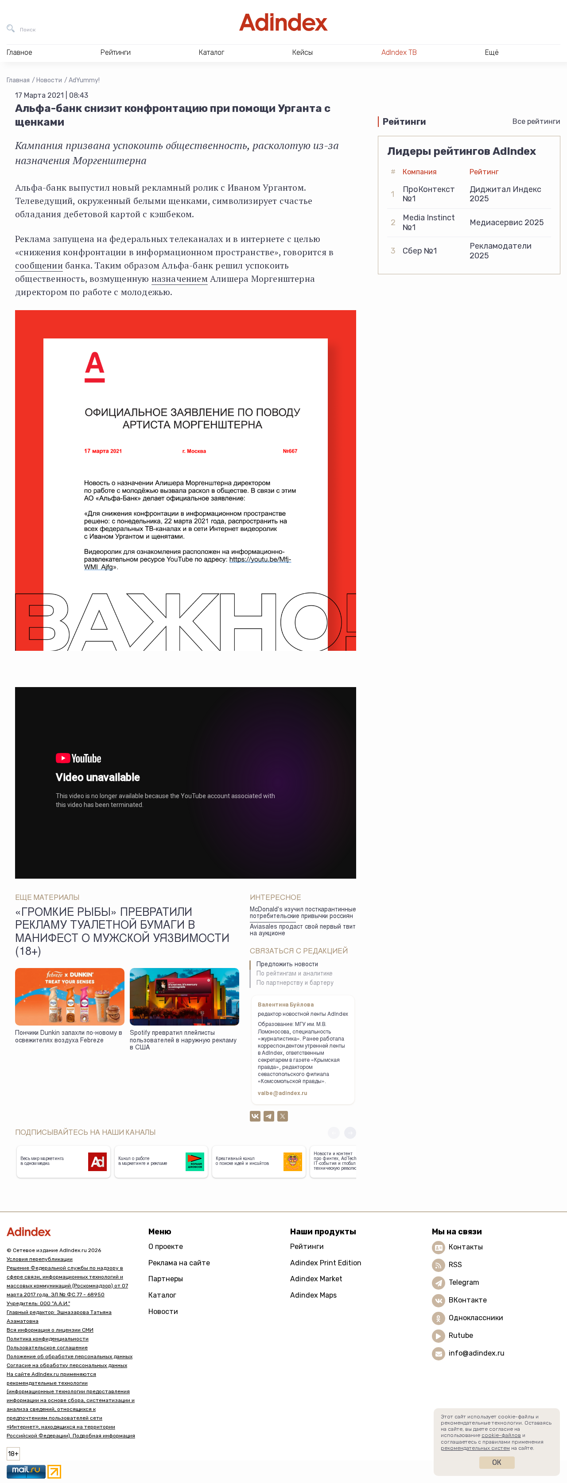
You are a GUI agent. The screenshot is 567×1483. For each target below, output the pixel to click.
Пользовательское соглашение (47, 1348)
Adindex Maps (313, 1295)
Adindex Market (316, 1279)
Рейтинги (307, 1246)
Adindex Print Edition (325, 1263)
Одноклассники (476, 1318)
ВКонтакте (468, 1300)
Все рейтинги (536, 121)
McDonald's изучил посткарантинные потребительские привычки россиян (303, 913)
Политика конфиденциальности (48, 1339)
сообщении (39, 265)
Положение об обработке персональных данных (69, 1356)
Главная (18, 80)
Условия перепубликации (40, 1259)
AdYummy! (84, 80)
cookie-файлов (501, 1435)
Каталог (162, 1295)
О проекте (165, 1246)
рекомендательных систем (475, 1448)
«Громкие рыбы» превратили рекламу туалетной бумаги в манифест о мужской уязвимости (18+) (122, 933)
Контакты (466, 1247)
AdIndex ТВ (399, 52)
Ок (496, 1462)
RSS (455, 1264)
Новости (49, 80)
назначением (179, 278)
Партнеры (165, 1279)
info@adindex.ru (477, 1353)
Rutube (461, 1335)
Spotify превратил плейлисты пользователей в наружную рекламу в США (183, 1040)
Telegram (464, 1282)
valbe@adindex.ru (282, 1093)
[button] (350, 1133)
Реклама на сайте (179, 1263)
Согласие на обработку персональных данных (67, 1365)
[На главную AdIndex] (283, 22)
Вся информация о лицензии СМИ (50, 1330)
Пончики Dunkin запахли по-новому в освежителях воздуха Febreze (68, 1037)
